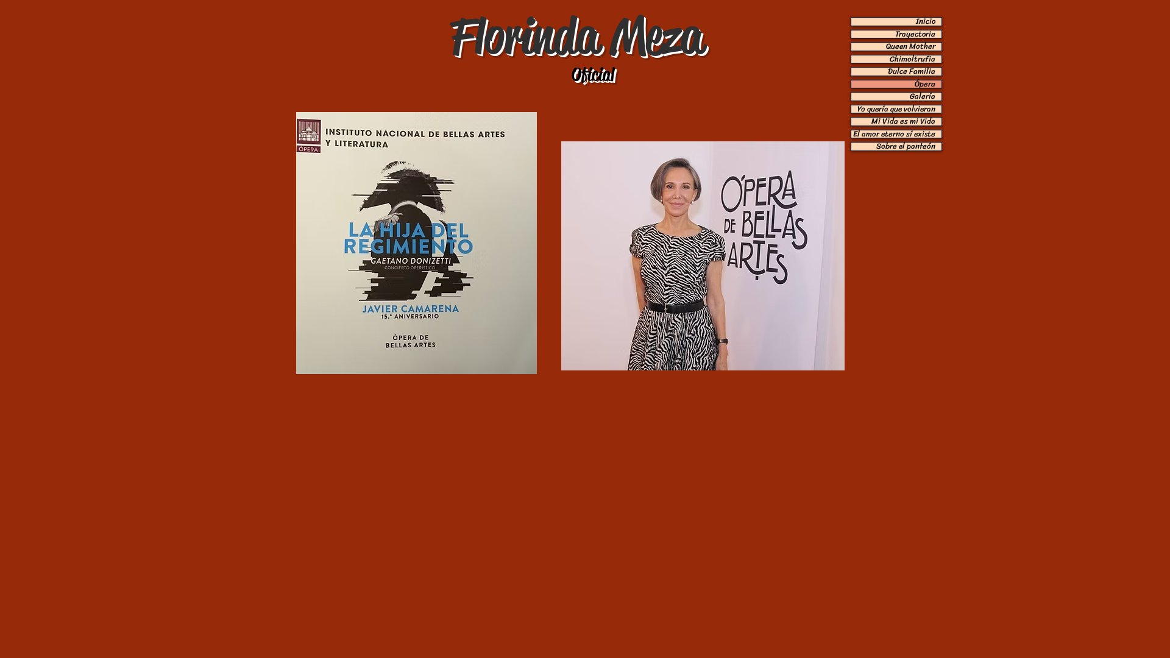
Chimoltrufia (912, 59)
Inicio (925, 22)
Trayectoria (915, 34)
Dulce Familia (911, 72)
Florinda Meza (576, 35)
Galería (922, 97)
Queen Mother (910, 47)
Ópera (925, 84)
